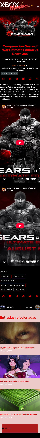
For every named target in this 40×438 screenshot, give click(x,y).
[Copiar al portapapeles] (36, 79)
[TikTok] (6, 428)
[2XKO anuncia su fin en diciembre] (20, 366)
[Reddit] (30, 79)
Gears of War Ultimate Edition (12, 285)
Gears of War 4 (7, 281)
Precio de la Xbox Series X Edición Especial (18, 414)
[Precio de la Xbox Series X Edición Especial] (20, 400)
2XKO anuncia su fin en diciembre (14, 381)
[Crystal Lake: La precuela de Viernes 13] (20, 333)
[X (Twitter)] (10, 79)
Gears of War (18, 276)
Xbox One (20, 290)
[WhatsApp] (23, 79)
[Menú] (38, 6)
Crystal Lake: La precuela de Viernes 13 (17, 348)
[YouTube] (9, 428)
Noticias (32, 59)
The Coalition (6, 290)
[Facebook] (3, 79)
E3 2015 (5, 276)
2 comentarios (20, 61)
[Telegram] (16, 79)
